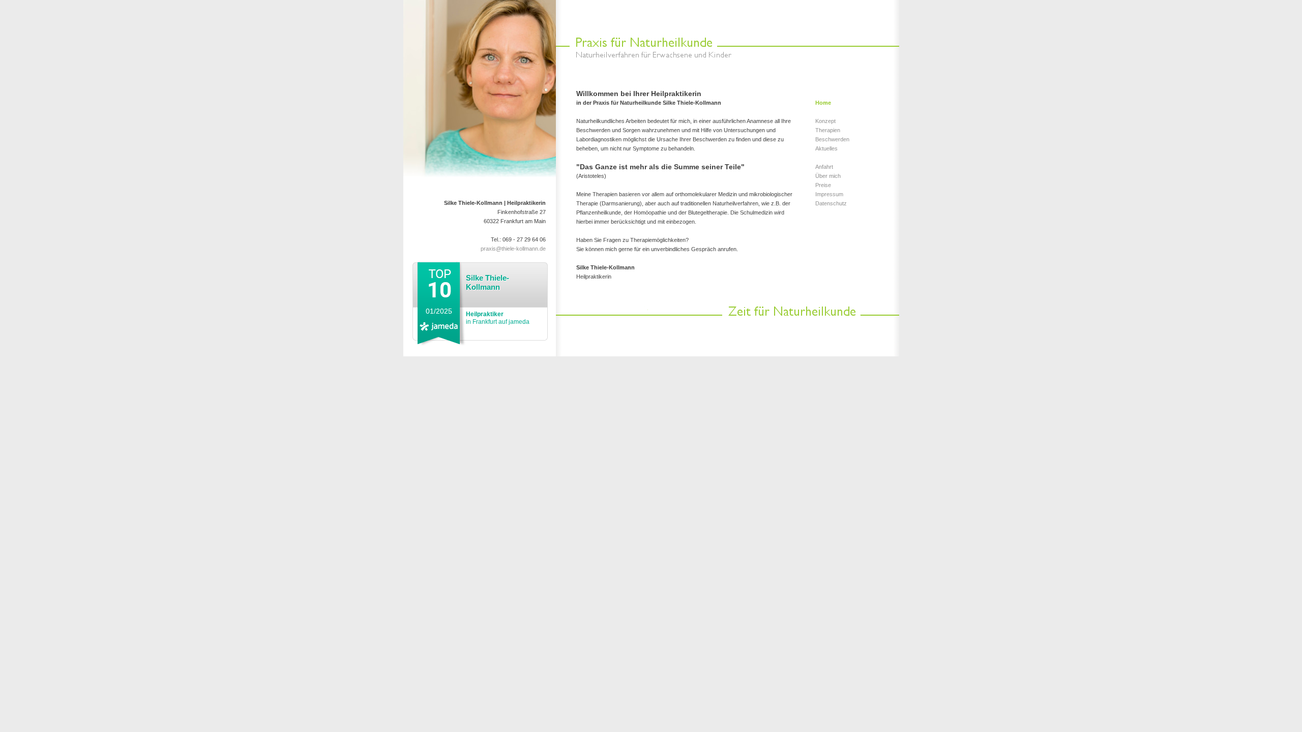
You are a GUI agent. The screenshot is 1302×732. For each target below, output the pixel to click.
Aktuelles (826, 148)
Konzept (825, 121)
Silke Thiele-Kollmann (487, 282)
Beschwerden (832, 139)
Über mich (828, 176)
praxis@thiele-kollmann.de (513, 249)
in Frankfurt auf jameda (497, 318)
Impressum (829, 194)
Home (823, 103)
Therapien (827, 130)
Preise (823, 185)
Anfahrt (824, 167)
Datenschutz (831, 203)
